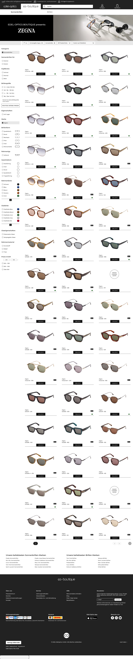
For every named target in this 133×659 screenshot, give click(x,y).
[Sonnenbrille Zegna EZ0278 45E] (114, 458)
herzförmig (7, 163)
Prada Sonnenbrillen (12, 558)
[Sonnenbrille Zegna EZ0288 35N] (114, 304)
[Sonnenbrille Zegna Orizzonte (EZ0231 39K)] (40, 180)
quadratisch (7, 173)
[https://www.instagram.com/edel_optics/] (116, 618)
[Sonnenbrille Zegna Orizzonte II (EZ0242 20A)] (77, 366)
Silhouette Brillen (103, 564)
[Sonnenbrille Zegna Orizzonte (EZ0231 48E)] (40, 56)
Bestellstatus (70, 600)
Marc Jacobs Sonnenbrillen (43, 567)
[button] (10, 6)
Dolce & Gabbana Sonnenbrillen (44, 560)
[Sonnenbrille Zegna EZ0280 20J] (40, 489)
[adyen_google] (29, 617)
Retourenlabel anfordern (73, 593)
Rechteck (6, 137)
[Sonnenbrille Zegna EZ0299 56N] (114, 149)
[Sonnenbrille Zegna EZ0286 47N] (40, 242)
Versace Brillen (102, 558)
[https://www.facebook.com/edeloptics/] (112, 618)
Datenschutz (13, 646)
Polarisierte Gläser (9, 234)
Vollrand (6, 155)
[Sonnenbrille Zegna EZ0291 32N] (114, 211)
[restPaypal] (20, 617)
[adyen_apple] (25, 617)
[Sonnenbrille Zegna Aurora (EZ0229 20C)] (40, 118)
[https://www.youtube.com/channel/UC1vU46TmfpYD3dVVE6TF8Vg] (120, 618)
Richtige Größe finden (10, 105)
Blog (67, 596)
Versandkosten (40, 596)
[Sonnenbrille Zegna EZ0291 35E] (77, 180)
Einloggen (102, 7)
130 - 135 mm (9, 90)
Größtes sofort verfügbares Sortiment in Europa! (18, 1)
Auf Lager (7, 114)
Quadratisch (7, 131)
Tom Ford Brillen (71, 558)
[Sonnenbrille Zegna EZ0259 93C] (114, 87)
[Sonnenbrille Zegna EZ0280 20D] (40, 428)
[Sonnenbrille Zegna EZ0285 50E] (114, 428)
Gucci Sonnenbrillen (12, 562)
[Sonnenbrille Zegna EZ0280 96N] (114, 242)
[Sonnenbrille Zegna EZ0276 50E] (114, 397)
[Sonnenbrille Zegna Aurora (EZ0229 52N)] (114, 335)
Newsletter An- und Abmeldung (46, 598)
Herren (6, 64)
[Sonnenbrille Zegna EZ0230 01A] (77, 149)
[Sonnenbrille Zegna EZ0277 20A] (77, 458)
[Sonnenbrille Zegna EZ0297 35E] (114, 520)
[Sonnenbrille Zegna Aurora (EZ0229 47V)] (114, 273)
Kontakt (8, 600)
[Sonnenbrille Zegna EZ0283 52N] (77, 489)
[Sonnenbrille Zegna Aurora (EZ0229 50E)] (77, 118)
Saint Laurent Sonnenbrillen (14, 567)
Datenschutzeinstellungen (14, 598)
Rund (5, 134)
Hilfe (67, 591)
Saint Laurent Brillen (104, 560)
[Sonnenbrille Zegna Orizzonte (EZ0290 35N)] (40, 366)
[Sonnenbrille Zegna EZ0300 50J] (40, 304)
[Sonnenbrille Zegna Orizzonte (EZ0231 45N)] (114, 118)
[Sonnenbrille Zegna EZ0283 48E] (77, 273)
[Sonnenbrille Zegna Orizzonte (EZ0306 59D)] (114, 366)
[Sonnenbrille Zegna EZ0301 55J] (77, 520)
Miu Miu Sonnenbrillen (13, 560)
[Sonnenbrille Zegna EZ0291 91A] (77, 304)
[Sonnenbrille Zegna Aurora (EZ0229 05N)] (77, 87)
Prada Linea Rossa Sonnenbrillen (45, 558)
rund (5, 169)
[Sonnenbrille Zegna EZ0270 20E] (40, 397)
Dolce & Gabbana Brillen (73, 567)
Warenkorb (117, 7)
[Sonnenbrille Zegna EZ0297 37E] (114, 489)
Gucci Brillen (70, 564)
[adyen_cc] (7, 617)
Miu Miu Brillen (71, 560)
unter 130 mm (10, 87)
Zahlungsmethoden (42, 593)
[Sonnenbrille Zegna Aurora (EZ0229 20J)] (77, 56)
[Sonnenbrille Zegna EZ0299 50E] (77, 211)
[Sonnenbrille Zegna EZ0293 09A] (40, 520)
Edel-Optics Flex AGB (12, 648)
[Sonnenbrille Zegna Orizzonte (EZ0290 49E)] (40, 273)
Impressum (21, 646)
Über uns (9, 591)
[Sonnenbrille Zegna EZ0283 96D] (77, 428)
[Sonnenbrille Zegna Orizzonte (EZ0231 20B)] (40, 87)
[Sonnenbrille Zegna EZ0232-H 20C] (40, 149)
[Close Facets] (10, 43)
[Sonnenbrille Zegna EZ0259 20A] (77, 242)
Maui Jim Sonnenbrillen (42, 562)
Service (38, 591)
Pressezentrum (10, 593)
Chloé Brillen (102, 567)
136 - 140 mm (10, 93)
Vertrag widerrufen (13, 642)
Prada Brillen (70, 562)
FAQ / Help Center (72, 598)
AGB (7, 646)
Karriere (8, 596)
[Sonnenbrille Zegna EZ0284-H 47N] (40, 458)
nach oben (123, 642)
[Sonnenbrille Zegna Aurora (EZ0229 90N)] (114, 56)
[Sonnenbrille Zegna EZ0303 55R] (77, 335)
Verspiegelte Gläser (9, 237)
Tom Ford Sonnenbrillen (13, 564)
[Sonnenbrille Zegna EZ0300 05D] (77, 397)
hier (122, 604)
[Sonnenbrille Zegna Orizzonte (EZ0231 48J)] (40, 211)
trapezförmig (8, 176)
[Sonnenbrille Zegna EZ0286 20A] (40, 335)
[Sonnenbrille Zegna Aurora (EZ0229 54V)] (114, 180)
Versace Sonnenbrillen (41, 564)
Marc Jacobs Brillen (104, 562)
